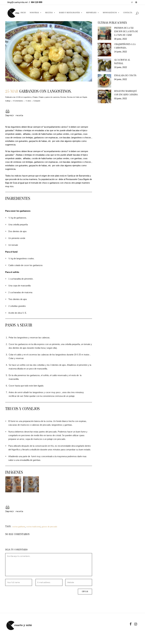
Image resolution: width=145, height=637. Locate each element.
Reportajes (91, 13)
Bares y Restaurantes (69, 13)
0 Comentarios (18, 101)
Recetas (49, 13)
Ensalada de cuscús (125, 75)
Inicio (23, 13)
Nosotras (34, 13)
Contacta (127, 13)
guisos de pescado (49, 527)
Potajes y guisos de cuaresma (49, 97)
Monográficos (110, 13)
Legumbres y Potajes (30, 97)
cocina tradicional (33, 527)
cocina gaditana (18, 527)
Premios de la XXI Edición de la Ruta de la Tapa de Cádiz (126, 31)
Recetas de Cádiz (73, 97)
